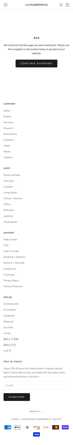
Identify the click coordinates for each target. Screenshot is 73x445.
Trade (7, 145)
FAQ (6, 245)
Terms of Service (13, 286)
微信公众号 (10, 344)
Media (7, 151)
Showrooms (10, 134)
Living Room (10, 192)
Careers (8, 157)
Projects (8, 128)
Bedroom (9, 210)
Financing (9, 274)
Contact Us (10, 268)
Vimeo (7, 333)
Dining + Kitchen (13, 198)
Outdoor (8, 186)
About (7, 110)
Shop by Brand (12, 175)
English (35, 411)
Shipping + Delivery (14, 257)
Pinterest (9, 321)
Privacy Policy (11, 280)
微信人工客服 (11, 339)
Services (8, 122)
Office (7, 204)
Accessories (10, 221)
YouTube (8, 327)
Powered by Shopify (49, 419)
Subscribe (17, 397)
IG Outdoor (10, 309)
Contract (8, 139)
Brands (7, 116)
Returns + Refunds (14, 262)
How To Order (11, 251)
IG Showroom (11, 303)
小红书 (7, 350)
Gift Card (9, 180)
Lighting (8, 216)
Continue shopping (36, 63)
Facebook (9, 315)
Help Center (10, 239)
